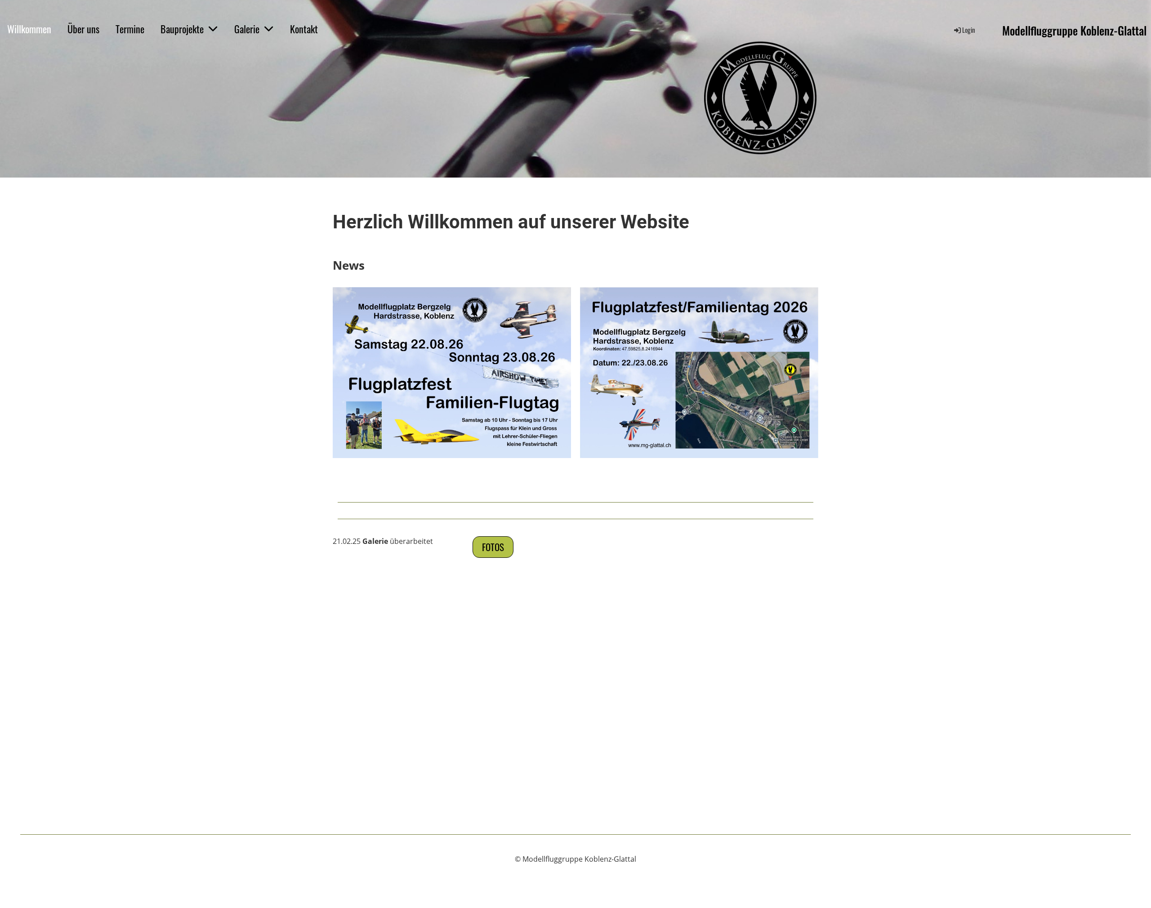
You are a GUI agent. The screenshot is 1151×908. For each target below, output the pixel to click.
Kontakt (304, 29)
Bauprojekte (182, 29)
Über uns (83, 29)
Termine (130, 29)
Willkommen (29, 29)
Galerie (246, 29)
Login (968, 30)
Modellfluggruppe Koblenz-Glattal (1074, 30)
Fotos (493, 547)
